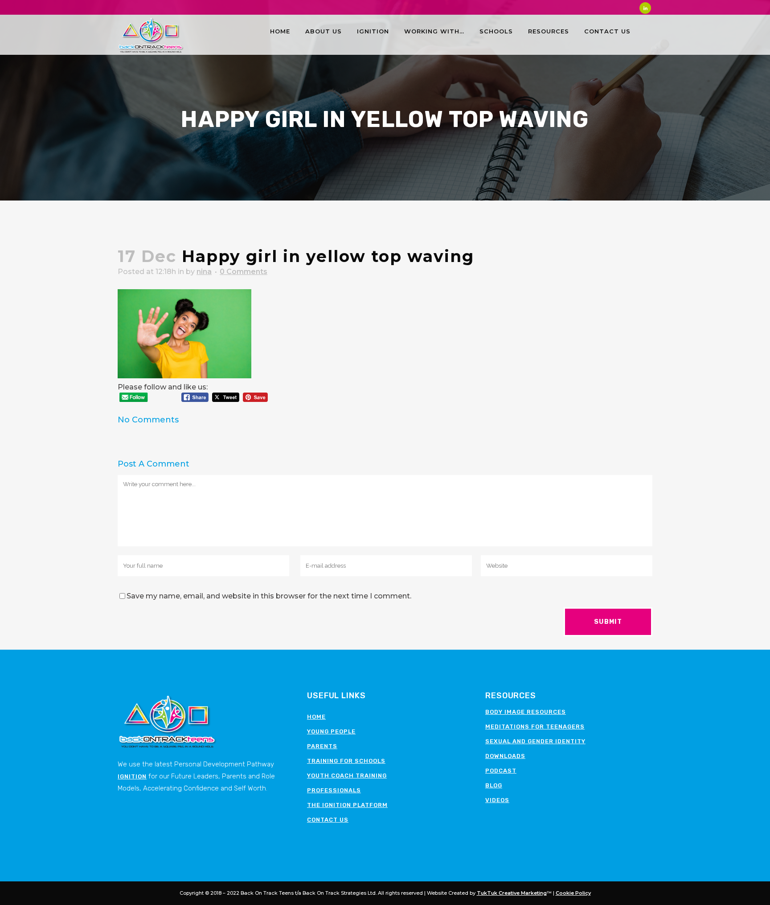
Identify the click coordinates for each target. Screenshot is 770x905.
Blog (493, 785)
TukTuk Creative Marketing (512, 893)
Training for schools (346, 761)
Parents (322, 746)
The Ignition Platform (347, 805)
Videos (497, 800)
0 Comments (243, 271)
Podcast (500, 770)
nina (204, 271)
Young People (331, 731)
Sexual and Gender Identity (535, 741)
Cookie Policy (573, 893)
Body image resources (525, 711)
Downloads (505, 756)
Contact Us (327, 819)
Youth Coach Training (347, 775)
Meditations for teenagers (535, 726)
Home (316, 716)
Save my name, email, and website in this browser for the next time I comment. (269, 596)
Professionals (334, 790)
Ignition (132, 776)
